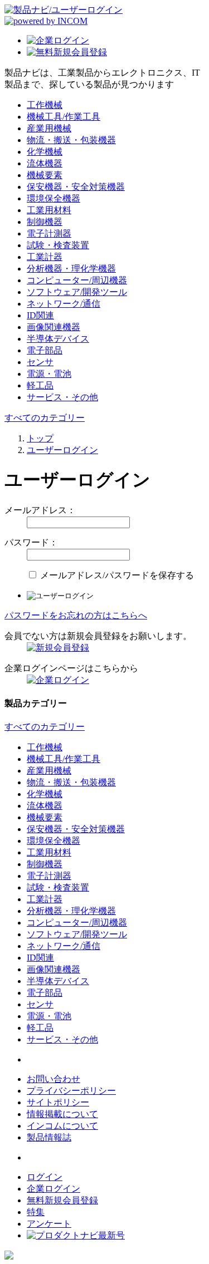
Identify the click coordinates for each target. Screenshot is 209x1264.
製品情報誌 (49, 1137)
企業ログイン (53, 1188)
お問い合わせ (53, 1079)
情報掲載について (62, 1114)
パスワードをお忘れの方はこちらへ (75, 615)
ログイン (44, 1177)
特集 (36, 1212)
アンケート (49, 1223)
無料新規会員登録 (62, 1200)
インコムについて (62, 1125)
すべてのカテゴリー (44, 417)
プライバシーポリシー (71, 1090)
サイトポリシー (58, 1102)
